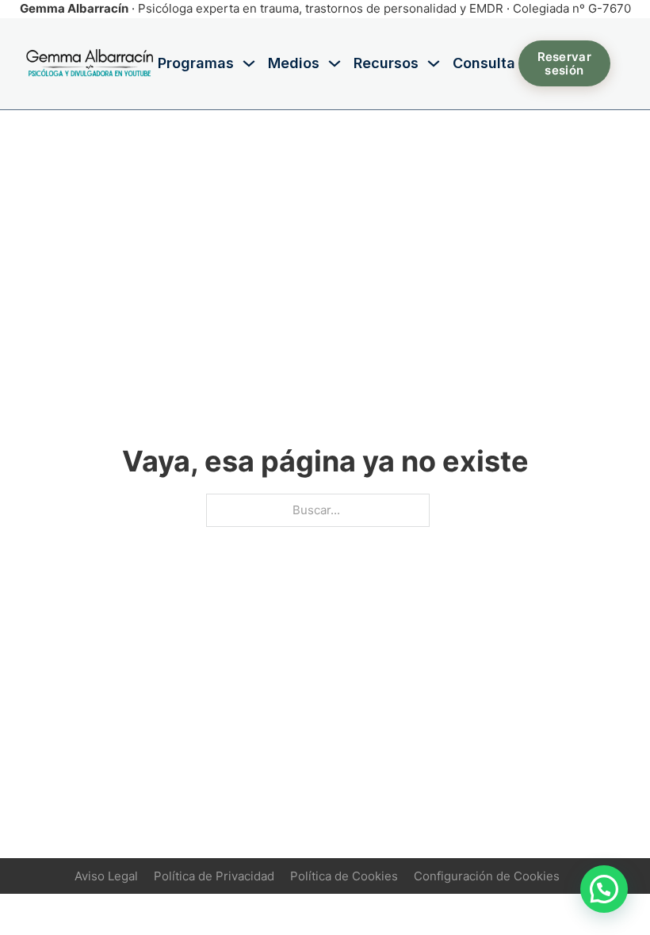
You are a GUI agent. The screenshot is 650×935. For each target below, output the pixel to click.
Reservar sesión (564, 63)
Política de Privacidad (214, 875)
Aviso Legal (106, 875)
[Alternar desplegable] (249, 63)
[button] (604, 889)
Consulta (484, 63)
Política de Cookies (344, 875)
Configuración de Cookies (487, 875)
